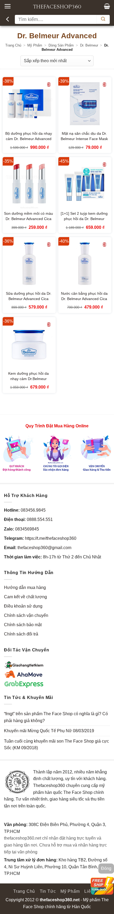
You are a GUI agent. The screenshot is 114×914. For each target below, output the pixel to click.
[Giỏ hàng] (107, 6)
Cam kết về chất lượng (25, 597)
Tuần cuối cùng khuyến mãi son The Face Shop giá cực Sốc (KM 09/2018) (56, 744)
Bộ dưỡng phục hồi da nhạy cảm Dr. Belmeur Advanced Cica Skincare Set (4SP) (28, 139)
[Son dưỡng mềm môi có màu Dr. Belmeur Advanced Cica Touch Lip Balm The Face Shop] (29, 183)
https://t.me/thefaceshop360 (50, 538)
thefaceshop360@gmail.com (44, 547)
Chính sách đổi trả (21, 634)
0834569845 (27, 529)
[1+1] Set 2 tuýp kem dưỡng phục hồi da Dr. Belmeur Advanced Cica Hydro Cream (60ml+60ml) (84, 222)
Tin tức (48, 891)
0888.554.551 (40, 519)
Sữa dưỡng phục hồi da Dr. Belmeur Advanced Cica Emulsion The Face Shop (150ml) (28, 302)
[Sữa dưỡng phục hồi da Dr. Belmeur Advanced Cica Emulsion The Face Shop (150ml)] (29, 263)
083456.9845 (33, 510)
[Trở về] (8, 19)
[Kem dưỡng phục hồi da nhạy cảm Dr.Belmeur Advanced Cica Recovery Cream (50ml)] (29, 343)
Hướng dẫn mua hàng (25, 587)
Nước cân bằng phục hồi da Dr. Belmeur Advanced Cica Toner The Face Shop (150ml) (84, 302)
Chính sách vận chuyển (26, 615)
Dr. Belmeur (89, 45)
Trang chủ (13, 45)
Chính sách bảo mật (23, 624)
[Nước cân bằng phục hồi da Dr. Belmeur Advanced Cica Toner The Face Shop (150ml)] (84, 263)
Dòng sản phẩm (61, 45)
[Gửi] (103, 19)
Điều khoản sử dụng (23, 606)
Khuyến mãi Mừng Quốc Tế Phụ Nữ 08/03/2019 (49, 730)
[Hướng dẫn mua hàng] (57, 453)
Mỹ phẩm (34, 45)
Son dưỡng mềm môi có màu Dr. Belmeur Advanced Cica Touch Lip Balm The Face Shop (28, 222)
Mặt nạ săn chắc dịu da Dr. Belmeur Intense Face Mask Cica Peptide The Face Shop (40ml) (84, 142)
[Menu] (7, 6)
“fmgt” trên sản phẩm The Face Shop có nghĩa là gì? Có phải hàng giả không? (56, 717)
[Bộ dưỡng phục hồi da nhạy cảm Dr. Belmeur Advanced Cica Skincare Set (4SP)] (29, 103)
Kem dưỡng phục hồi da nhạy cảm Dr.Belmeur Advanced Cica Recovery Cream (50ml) (28, 382)
